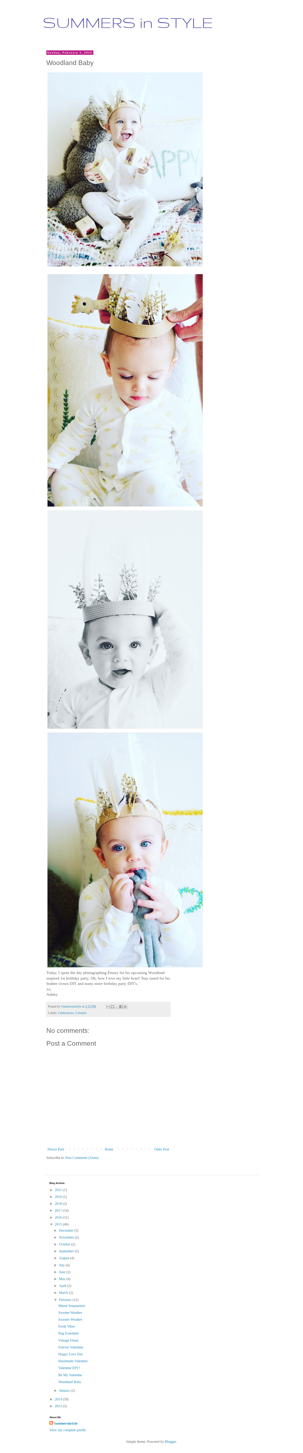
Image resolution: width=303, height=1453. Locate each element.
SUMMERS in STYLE (128, 22)
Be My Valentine (70, 1375)
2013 (59, 1406)
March (64, 1293)
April (63, 1286)
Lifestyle (81, 1013)
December (66, 1230)
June (62, 1272)
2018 (59, 1204)
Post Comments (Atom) (81, 1158)
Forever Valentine (70, 1347)
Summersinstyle (66, 1423)
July (62, 1265)
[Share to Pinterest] (125, 1006)
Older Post (161, 1149)
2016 (59, 1217)
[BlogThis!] (112, 1006)
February (66, 1300)
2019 (59, 1197)
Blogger (170, 1441)
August (64, 1258)
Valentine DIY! (69, 1368)
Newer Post (55, 1149)
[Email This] (108, 1006)
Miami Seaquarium (71, 1306)
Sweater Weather (70, 1312)
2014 (59, 1399)
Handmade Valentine (73, 1361)
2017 (59, 1210)
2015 (59, 1224)
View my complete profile (67, 1430)
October (65, 1244)
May (62, 1279)
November (67, 1237)
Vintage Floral (68, 1340)
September (67, 1251)
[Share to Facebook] (121, 1006)
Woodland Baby (69, 1382)
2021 (59, 1190)
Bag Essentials (68, 1333)
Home (109, 1149)
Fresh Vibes (66, 1326)
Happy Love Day (70, 1354)
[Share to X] (116, 1006)
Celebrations (66, 1013)
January (65, 1390)
